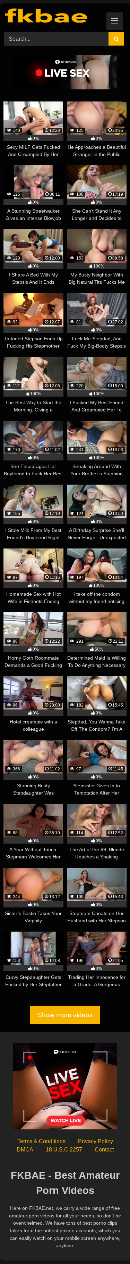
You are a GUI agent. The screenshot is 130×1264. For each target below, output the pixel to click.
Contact (104, 1150)
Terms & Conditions (41, 1141)
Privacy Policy (95, 1141)
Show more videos (65, 1015)
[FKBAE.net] (53, 17)
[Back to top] (108, 1243)
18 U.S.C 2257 (64, 1150)
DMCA (25, 1150)
